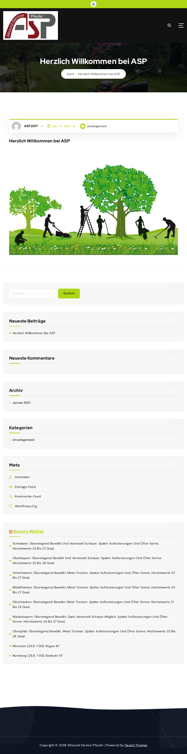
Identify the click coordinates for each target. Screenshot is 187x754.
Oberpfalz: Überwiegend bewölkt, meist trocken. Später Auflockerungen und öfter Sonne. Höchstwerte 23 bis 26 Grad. (94, 633)
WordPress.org (26, 506)
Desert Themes (136, 745)
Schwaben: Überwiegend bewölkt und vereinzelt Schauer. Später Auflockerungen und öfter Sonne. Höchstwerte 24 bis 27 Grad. (86, 546)
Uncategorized (96, 126)
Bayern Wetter (28, 531)
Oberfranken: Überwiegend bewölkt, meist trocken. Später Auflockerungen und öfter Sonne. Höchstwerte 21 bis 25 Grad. (93, 604)
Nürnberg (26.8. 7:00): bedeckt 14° (38, 656)
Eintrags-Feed (25, 487)
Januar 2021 (21, 403)
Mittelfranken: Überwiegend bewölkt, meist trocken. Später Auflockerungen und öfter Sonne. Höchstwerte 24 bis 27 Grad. (94, 589)
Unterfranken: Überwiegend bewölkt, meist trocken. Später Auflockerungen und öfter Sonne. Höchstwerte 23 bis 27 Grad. (94, 575)
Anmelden (22, 477)
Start (70, 74)
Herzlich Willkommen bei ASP (99, 74)
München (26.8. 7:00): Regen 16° (36, 646)
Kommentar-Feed (28, 496)
